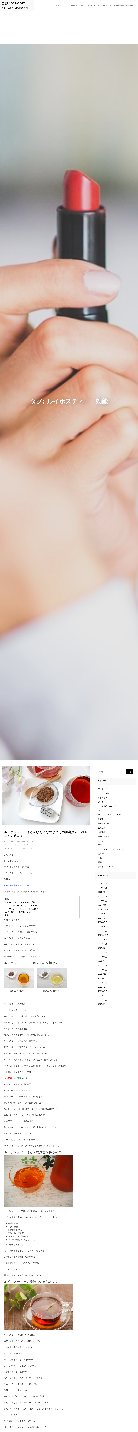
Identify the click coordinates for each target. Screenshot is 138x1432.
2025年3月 (102, 892)
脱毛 (100, 862)
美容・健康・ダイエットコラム (111, 849)
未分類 (101, 841)
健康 (100, 810)
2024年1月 (102, 931)
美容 (100, 845)
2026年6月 (102, 883)
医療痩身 (101, 828)
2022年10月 (103, 982)
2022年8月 (102, 991)
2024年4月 (102, 926)
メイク (101, 802)
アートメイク (103, 789)
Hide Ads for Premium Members (118, 5)
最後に (8, 915)
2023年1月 (102, 969)
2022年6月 (102, 1000)
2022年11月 (103, 978)
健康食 (101, 819)
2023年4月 (102, 961)
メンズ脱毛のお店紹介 (107, 806)
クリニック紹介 (104, 793)
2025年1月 (102, 900)
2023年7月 (102, 948)
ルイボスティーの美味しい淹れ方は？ (21, 908)
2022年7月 (102, 995)
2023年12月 (103, 935)
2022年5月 (102, 1004)
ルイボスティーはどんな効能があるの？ (22, 905)
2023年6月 (102, 952)
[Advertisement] (69, 27)
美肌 (100, 858)
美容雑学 (101, 853)
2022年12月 (103, 974)
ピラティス (102, 797)
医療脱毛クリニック (106, 836)
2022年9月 (102, 987)
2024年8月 (102, 913)
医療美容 (101, 832)
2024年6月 (102, 918)
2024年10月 (103, 909)
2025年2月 (102, 896)
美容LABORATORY (13, 3)
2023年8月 (102, 944)
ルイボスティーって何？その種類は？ (21, 902)
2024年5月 (102, 922)
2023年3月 (102, 965)
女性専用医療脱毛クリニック (16, 885)
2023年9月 (102, 939)
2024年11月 (103, 905)
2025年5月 (102, 888)
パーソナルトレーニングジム (110, 814)
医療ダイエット (104, 823)
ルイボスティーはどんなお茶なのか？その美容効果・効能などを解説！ (45, 834)
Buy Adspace (92, 5)
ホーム (58, 5)
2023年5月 (102, 957)
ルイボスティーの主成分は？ (17, 912)
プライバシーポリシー (74, 5)
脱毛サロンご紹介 (105, 866)
